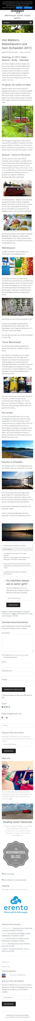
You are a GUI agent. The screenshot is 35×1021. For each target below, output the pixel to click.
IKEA (26, 614)
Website (4, 679)
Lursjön (30, 614)
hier (11, 799)
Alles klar (19, 7)
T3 (12, 616)
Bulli (23, 614)
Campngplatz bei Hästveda (10, 419)
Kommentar (6, 633)
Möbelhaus (10, 200)
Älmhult (19, 614)
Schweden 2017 (6, 614)
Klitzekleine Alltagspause (18, 975)
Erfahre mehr (28, 7)
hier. (11, 574)
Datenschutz (6, 966)
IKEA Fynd (5, 236)
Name (4, 662)
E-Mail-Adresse (7, 671)
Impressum (5, 962)
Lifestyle (7, 1017)
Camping (11, 611)
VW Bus (16, 616)
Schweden (27, 611)
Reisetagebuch (18, 611)
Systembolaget (6, 616)
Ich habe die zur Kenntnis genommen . (16, 656)
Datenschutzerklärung (19, 655)
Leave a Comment (25, 52)
